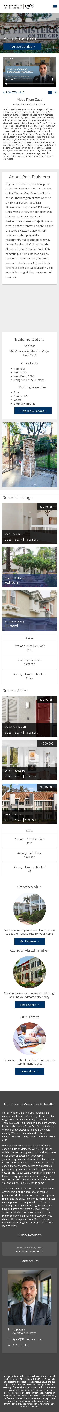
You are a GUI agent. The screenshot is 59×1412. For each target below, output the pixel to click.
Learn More (28, 1071)
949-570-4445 (14, 92)
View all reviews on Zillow (29, 1251)
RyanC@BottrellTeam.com (27, 1339)
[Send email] (50, 92)
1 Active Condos (21, 47)
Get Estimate (28, 941)
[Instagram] (54, 92)
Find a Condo (28, 1004)
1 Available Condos (31, 411)
